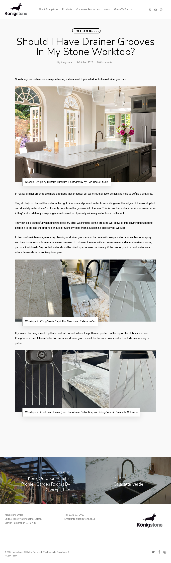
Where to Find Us (123, 9)
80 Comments (104, 62)
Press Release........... (86, 30)
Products (67, 9)
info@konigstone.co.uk (83, 519)
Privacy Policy (11, 556)
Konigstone (66, 62)
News (107, 9)
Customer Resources (88, 9)
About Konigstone (48, 9)
